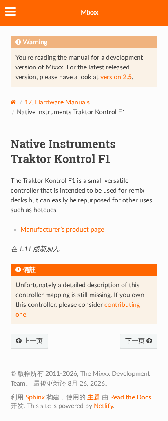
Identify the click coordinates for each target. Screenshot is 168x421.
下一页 (135, 341)
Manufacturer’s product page (62, 229)
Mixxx (89, 12)
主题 (93, 397)
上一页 (32, 341)
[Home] (14, 102)
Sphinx (35, 397)
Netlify (103, 406)
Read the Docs (130, 397)
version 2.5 (116, 77)
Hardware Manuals (57, 102)
